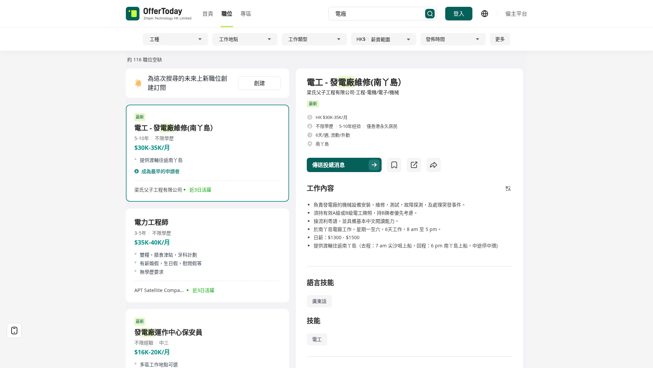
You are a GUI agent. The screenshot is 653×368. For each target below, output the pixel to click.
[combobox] (380, 14)
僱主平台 (516, 13)
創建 (259, 83)
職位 (226, 13)
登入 (458, 13)
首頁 (207, 13)
